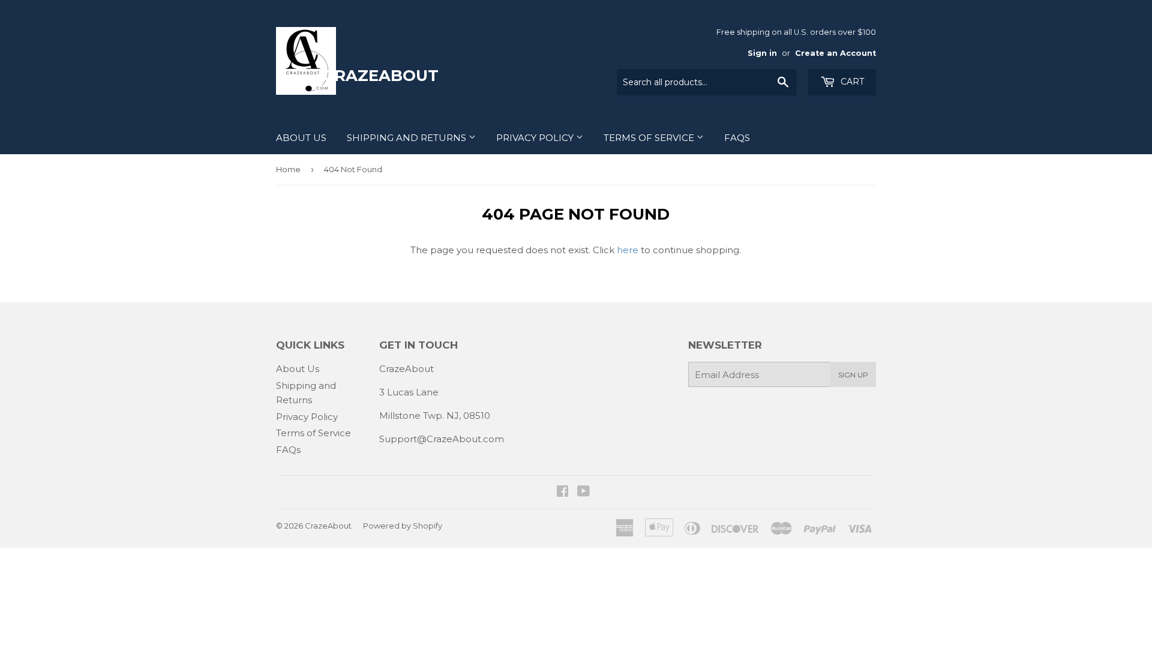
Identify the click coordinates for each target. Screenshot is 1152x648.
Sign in (762, 53)
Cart (851, 81)
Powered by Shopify (402, 525)
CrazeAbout (328, 525)
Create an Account (835, 53)
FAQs (737, 137)
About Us (301, 137)
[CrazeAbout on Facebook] (562, 492)
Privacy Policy (536, 137)
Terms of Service (650, 137)
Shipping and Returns (408, 137)
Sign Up (853, 374)
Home (288, 169)
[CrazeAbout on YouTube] (583, 492)
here (627, 250)
